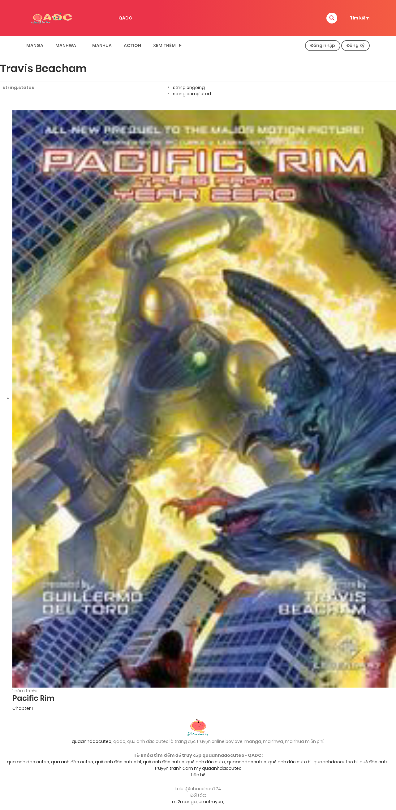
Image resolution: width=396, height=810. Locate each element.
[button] (331, 18)
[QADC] (52, 18)
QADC (125, 18)
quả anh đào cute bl (290, 762)
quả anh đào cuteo (163, 762)
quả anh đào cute (205, 762)
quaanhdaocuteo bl (335, 762)
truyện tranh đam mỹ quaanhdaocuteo (198, 768)
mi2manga (184, 802)
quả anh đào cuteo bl (118, 762)
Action (132, 45)
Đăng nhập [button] (322, 45)
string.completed (192, 94)
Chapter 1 (22, 708)
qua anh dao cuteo (28, 762)
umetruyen (211, 802)
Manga (34, 45)
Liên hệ (198, 775)
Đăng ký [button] (355, 45)
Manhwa (65, 45)
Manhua (102, 45)
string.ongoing (189, 87)
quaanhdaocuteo (91, 741)
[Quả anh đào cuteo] (198, 727)
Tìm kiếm (360, 18)
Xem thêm (164, 45)
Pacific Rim (33, 698)
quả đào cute (374, 762)
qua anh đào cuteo (72, 762)
